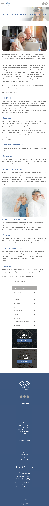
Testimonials (24, 413)
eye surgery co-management (21, 318)
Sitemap (24, 499)
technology (17, 325)
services (16, 296)
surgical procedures (19, 310)
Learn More (24, 341)
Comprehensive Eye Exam (24, 425)
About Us (24, 406)
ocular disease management (21, 321)
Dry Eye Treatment (24, 431)
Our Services (24, 409)
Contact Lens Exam (24, 427)
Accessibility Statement (33, 497)
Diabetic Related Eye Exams (24, 429)
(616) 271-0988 (24, 455)
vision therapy (17, 292)
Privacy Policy (43, 497)
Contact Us (24, 361)
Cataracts (24, 433)
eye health (16, 307)
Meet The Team (24, 411)
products (16, 314)
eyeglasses (17, 303)
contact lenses (18, 299)
